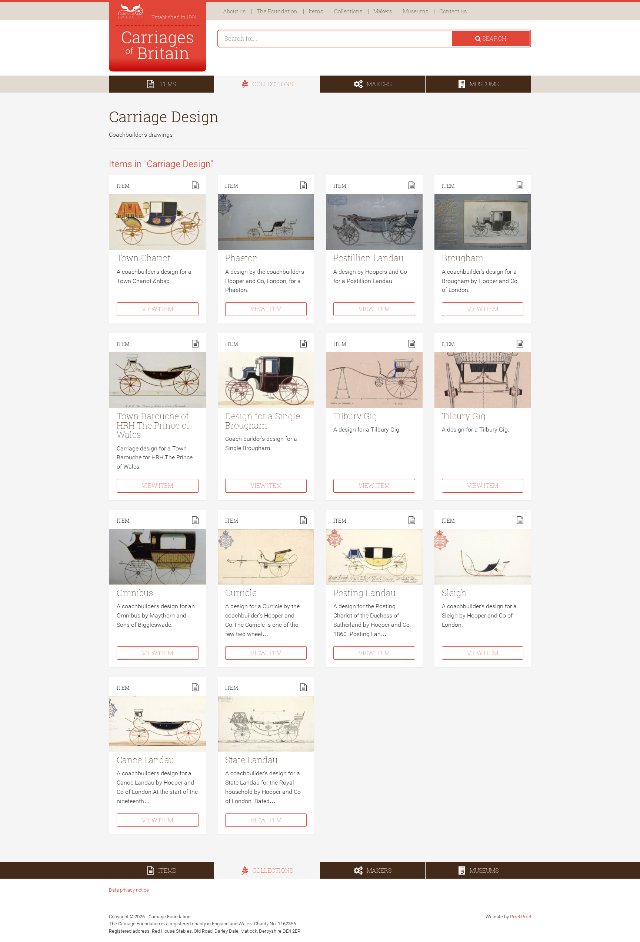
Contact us (453, 11)
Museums (415, 11)
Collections (348, 11)
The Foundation (277, 11)
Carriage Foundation (157, 45)
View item (157, 309)
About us (234, 11)
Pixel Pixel (520, 916)
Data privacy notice (129, 890)
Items (316, 11)
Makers (382, 11)
